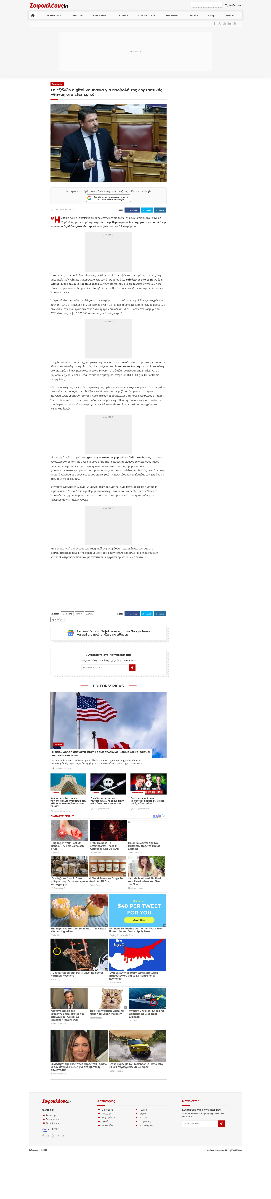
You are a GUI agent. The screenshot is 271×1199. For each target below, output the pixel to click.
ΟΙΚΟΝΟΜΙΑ (54, 15)
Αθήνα (89, 613)
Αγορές (105, 1121)
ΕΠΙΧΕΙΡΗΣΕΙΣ (101, 15)
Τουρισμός (57, 84)
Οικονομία (107, 1109)
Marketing (67, 613)
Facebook (216, 23)
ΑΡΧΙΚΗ (33, 15)
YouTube (225, 23)
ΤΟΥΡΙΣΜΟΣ (173, 15)
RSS (234, 23)
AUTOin (230, 15)
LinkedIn (229, 23)
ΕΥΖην (211, 15)
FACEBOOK (134, 210)
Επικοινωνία (52, 1119)
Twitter (220, 23)
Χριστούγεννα (58, 619)
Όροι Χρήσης (52, 1123)
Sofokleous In (49, 5)
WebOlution (235, 1150)
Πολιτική (106, 1113)
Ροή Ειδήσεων (146, 1125)
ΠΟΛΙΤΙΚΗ (77, 15)
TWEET (148, 210)
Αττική (79, 613)
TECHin (194, 15)
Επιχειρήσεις (108, 1117)
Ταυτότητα (51, 1115)
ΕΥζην (142, 1113)
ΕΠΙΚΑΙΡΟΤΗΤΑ (147, 15)
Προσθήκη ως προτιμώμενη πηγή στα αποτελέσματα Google (110, 198)
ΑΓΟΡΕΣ (123, 15)
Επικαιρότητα (109, 1125)
